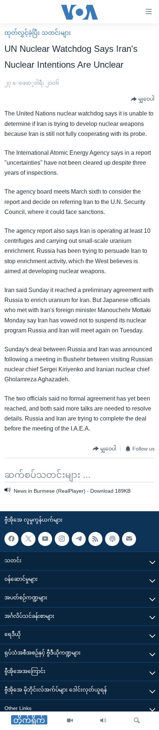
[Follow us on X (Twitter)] (28, 539)
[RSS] (95, 539)
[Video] (70, 720)
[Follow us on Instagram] (62, 539)
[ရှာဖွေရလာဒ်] (137, 720)
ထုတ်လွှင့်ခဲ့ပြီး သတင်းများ (37, 33)
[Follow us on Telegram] (79, 539)
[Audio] (103, 720)
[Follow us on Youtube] (45, 539)
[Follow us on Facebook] (11, 539)
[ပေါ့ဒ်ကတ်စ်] (112, 539)
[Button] (143, 99)
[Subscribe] (129, 539)
